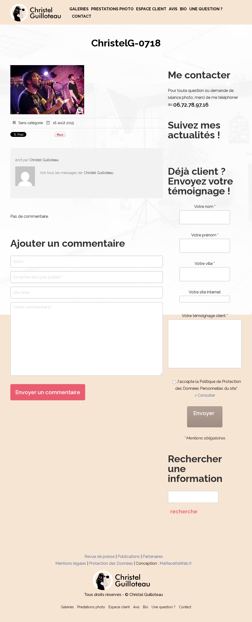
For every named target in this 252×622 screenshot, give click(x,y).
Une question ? (205, 9)
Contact (81, 16)
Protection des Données (111, 563)
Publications (129, 556)
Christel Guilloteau (44, 160)
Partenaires (153, 556)
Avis (173, 9)
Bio (183, 9)
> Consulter (205, 395)
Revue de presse (99, 556)
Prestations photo (112, 9)
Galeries (79, 9)
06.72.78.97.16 (190, 104)
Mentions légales (70, 563)
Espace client (151, 9)
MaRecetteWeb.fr (176, 563)
